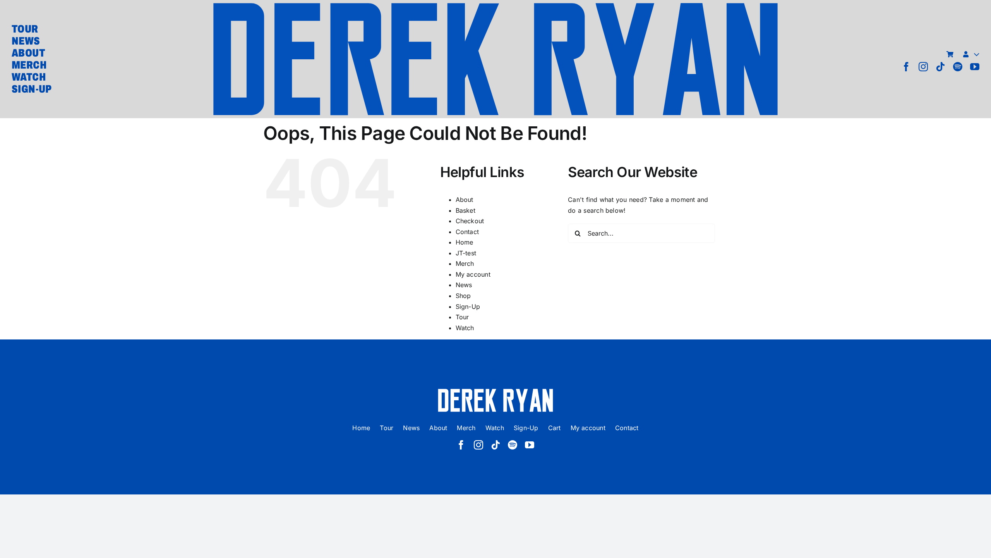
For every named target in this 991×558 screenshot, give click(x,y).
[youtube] (974, 66)
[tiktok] (940, 66)
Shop (463, 296)
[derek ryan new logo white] (495, 391)
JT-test (466, 253)
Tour (462, 317)
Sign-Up (468, 306)
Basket (465, 210)
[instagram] (923, 66)
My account (473, 274)
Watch (465, 328)
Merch (465, 263)
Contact (467, 232)
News (464, 285)
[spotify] (957, 66)
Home (464, 242)
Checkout (470, 221)
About (464, 199)
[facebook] (906, 66)
